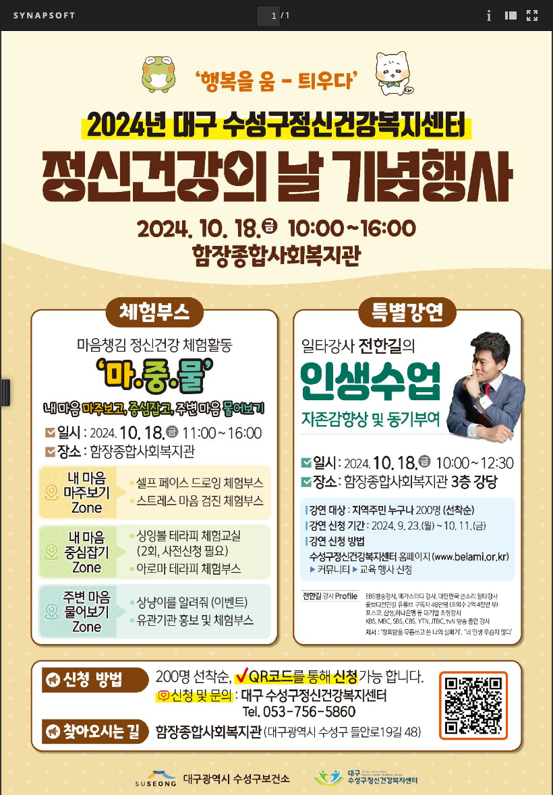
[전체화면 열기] (532, 15)
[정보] (489, 15)
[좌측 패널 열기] (510, 15)
